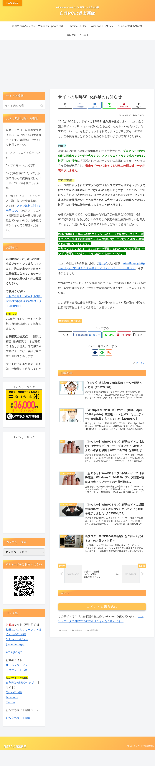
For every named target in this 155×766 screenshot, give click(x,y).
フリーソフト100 (16, 669)
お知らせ (77, 321)
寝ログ (102, 263)
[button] (139, 105)
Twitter (10, 702)
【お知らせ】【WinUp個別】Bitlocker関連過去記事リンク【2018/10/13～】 (24, 301)
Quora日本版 (14, 692)
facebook (12, 697)
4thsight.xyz (14, 652)
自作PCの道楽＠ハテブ (20, 682)
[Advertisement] (77, 64)
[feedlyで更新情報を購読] (102, 352)
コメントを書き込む (101, 607)
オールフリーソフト (18, 664)
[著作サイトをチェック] (95, 352)
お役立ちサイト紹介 (18, 717)
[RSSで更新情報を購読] (109, 352)
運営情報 (65, 321)
